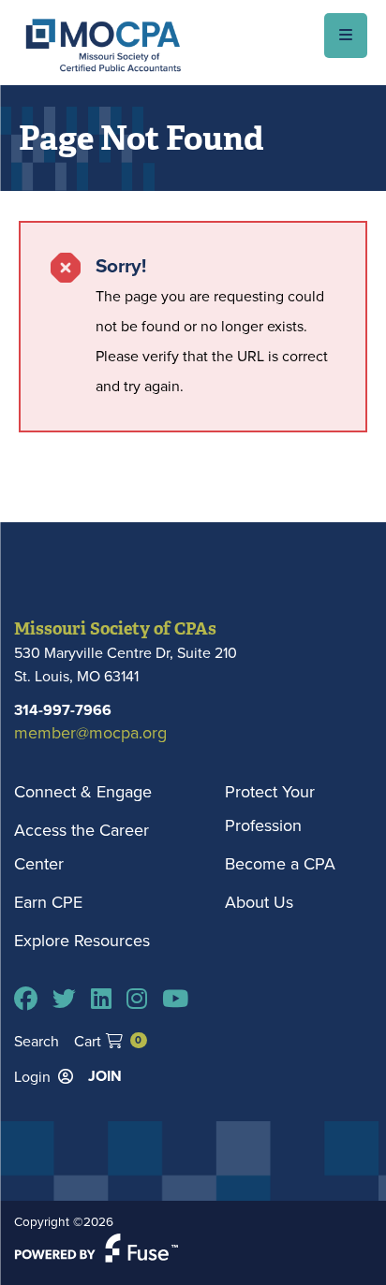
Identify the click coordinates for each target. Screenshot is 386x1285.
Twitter (64, 999)
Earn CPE (48, 901)
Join (105, 1076)
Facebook (25, 999)
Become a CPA (280, 863)
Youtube (175, 999)
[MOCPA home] (103, 44)
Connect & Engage (83, 791)
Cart (107, 1040)
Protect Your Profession (270, 808)
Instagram (136, 999)
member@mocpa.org (90, 732)
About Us (259, 901)
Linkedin (101, 999)
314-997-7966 (62, 710)
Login (32, 1076)
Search (36, 1040)
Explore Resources (82, 940)
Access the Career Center (81, 846)
